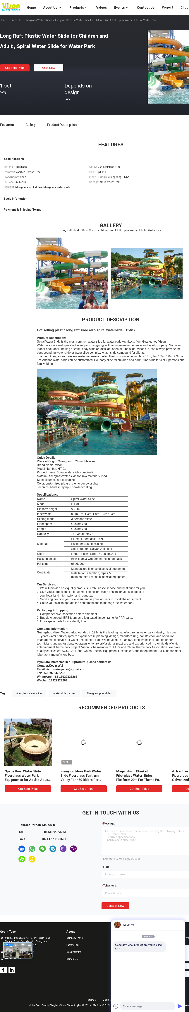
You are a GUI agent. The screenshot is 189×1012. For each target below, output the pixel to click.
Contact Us (72, 959)
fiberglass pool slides (99, 693)
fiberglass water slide (29, 693)
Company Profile (74, 938)
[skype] (52, 849)
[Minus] (180, 925)
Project (167, 7)
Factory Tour (72, 945)
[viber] (63, 849)
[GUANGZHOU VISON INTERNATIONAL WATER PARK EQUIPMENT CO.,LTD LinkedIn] (11, 970)
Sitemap (91, 1000)
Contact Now (115, 906)
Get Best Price (15, 68)
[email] (21, 849)
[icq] (21, 859)
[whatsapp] (32, 849)
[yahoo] (73, 849)
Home (3, 20)
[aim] (32, 859)
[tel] (42, 859)
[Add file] (115, 1006)
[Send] (180, 1006)
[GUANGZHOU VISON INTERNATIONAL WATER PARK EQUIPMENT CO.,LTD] (11, 7)
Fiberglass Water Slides (38, 20)
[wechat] (42, 849)
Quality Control (74, 952)
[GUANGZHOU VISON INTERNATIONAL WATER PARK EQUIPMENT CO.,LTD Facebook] (3, 970)
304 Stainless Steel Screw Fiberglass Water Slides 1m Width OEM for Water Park (81, 775)
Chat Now (48, 68)
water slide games (64, 693)
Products (16, 20)
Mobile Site (108, 1000)
